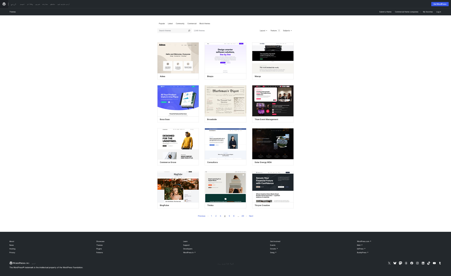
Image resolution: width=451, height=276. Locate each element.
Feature (275, 31)
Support (186, 245)
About (11, 241)
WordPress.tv (189, 252)
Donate (274, 249)
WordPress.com (364, 241)
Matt (360, 245)
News (11, 245)
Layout (262, 31)
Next (251, 216)
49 (242, 216)
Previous (201, 216)
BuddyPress (362, 252)
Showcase (100, 241)
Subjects (286, 31)
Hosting (12, 249)
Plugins (99, 249)
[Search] (189, 30)
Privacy (12, 252)
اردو (34, 263)
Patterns (99, 252)
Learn (185, 241)
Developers (187, 249)
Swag (273, 252)
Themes (12, 12)
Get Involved (275, 241)
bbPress (361, 249)
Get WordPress (440, 4)
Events (272, 245)
